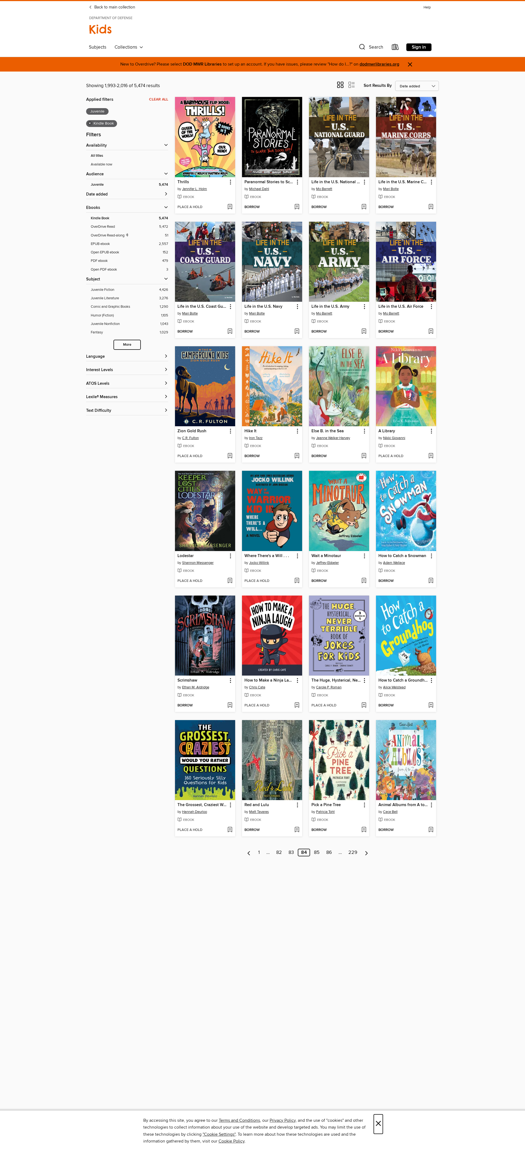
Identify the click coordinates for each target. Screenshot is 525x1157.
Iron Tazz (255, 438)
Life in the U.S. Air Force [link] (400, 306)
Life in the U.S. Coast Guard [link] (202, 306)
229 (352, 853)
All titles (97, 155)
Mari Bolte (391, 189)
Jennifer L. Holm (194, 189)
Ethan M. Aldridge (195, 687)
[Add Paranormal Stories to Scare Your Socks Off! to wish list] (296, 207)
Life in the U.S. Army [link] (330, 306)
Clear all (158, 99)
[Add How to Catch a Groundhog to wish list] (430, 705)
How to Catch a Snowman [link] (402, 556)
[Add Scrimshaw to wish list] (229, 705)
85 (317, 853)
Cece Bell (390, 812)
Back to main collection (114, 7)
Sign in (419, 47)
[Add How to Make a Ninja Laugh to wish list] (296, 705)
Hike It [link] (250, 431)
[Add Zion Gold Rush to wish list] (229, 456)
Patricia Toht (325, 812)
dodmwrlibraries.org (379, 64)
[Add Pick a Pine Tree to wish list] (363, 830)
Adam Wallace (394, 563)
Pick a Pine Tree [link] (326, 805)
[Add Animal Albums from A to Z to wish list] (430, 830)
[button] (370, 48)
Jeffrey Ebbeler (327, 563)
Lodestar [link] (185, 556)
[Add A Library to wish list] (430, 456)
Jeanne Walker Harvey (333, 438)
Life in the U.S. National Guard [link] (336, 182)
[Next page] (366, 852)
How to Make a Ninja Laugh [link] (269, 680)
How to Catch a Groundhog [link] (403, 680)
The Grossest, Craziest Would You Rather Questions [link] (202, 805)
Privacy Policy (283, 1120)
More (127, 344)
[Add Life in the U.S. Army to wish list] (363, 331)
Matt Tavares (259, 812)
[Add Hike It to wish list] (296, 456)
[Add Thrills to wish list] (229, 207)
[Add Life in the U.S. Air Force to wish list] (430, 331)
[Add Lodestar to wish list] (229, 581)
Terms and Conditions (239, 1120)
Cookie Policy (231, 1141)
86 (329, 853)
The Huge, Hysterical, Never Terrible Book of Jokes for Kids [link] (336, 680)
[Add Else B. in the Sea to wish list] (363, 456)
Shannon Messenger (198, 563)
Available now (101, 164)
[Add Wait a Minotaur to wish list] (363, 581)
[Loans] (395, 48)
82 (279, 853)
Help (427, 7)
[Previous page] (249, 852)
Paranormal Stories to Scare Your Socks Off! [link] (269, 182)
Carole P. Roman (329, 687)
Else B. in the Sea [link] (327, 431)
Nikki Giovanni (394, 438)
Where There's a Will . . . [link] (266, 556)
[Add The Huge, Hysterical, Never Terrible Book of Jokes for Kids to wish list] (363, 705)
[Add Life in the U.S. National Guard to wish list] (363, 207)
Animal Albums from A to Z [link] (403, 805)
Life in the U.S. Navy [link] (263, 306)
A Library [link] (386, 431)
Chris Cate (257, 687)
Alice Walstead (394, 687)
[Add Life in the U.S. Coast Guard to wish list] (229, 331)
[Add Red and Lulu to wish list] (296, 830)
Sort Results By (378, 85)
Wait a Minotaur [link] (326, 556)
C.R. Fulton (190, 438)
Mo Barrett (324, 189)
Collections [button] (127, 47)
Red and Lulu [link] (256, 805)
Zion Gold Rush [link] (191, 431)
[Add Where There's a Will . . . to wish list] (296, 581)
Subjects (97, 47)
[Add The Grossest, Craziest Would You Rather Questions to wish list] (229, 830)
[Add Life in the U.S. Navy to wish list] (296, 331)
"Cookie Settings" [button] (219, 1134)
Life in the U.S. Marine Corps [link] (403, 182)
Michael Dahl (259, 189)
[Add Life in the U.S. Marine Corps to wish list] (430, 207)
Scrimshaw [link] (187, 680)
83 (291, 853)
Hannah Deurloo (194, 812)
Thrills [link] (183, 182)
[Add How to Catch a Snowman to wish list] (430, 581)
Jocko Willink (259, 563)
